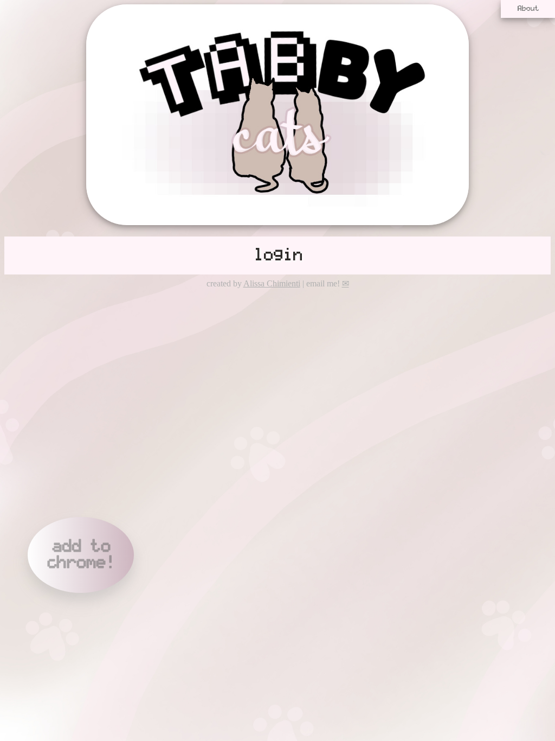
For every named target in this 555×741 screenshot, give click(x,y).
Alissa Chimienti (271, 283)
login (277, 255)
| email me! (324, 283)
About (528, 8)
